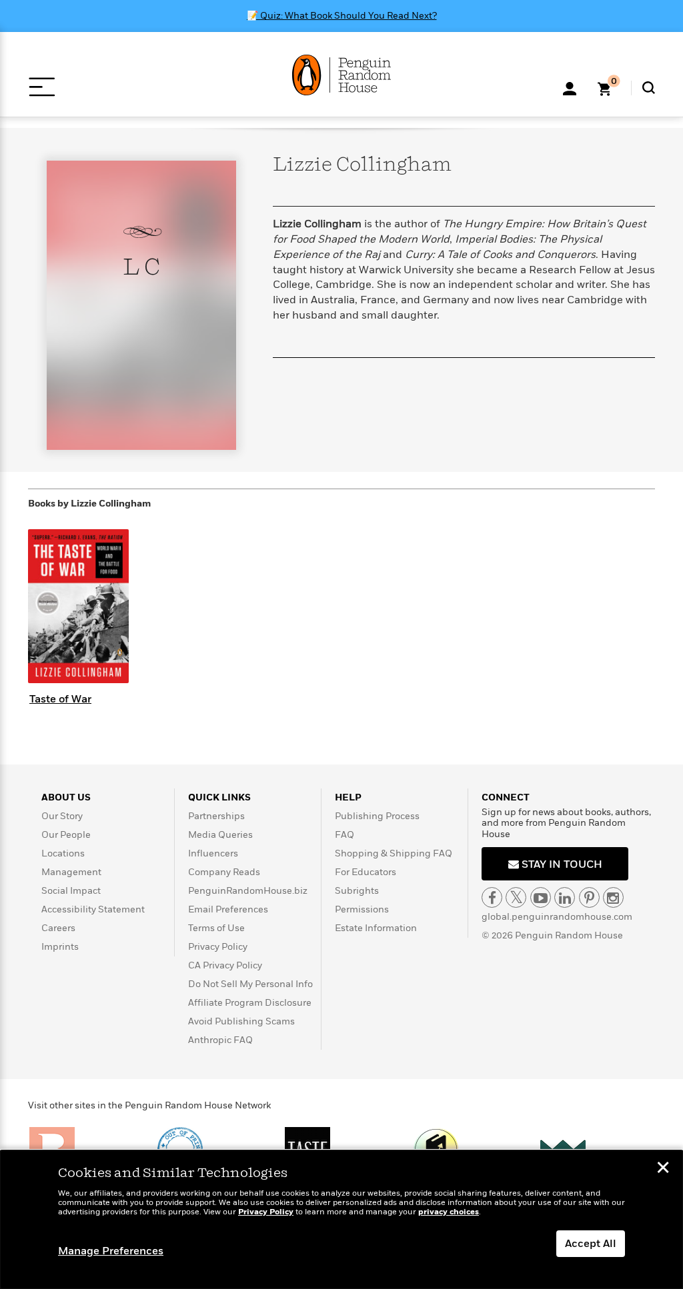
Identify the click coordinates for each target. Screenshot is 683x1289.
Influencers (213, 853)
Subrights (357, 890)
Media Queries (220, 834)
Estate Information (376, 928)
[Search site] (648, 87)
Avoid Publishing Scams (241, 1021)
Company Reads (224, 872)
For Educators (365, 872)
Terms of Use (216, 928)
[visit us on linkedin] (564, 897)
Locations (63, 853)
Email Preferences (228, 909)
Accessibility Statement (93, 909)
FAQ (344, 834)
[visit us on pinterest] (589, 897)
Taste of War (60, 699)
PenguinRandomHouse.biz (247, 890)
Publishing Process (377, 816)
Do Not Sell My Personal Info (250, 984)
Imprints (60, 946)
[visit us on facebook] (492, 897)
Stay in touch (560, 864)
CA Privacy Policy (225, 965)
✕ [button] (663, 1169)
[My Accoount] (569, 87)
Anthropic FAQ (220, 1040)
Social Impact (71, 890)
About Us (66, 797)
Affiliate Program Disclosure (249, 1002)
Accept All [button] (590, 1243)
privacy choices (448, 1212)
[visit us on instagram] (613, 897)
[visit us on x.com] (516, 897)
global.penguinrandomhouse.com (557, 916)
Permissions (362, 909)
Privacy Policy (217, 946)
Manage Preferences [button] (110, 1251)
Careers (58, 928)
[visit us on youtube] (540, 897)
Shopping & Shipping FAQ (393, 853)
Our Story (62, 816)
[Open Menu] (41, 87)
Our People (66, 834)
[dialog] (341, 1219)
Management (71, 872)
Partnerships (216, 816)
